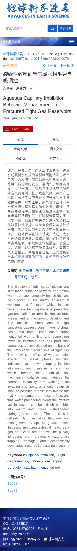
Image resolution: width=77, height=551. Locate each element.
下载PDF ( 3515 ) (20, 129)
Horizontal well (50, 467)
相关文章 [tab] (56, 149)
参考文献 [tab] (20, 149)
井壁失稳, (21, 277)
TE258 (12, 483)
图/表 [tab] (56, 139)
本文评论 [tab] (56, 158)
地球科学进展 (11, 41)
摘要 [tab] (20, 139)
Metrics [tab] (20, 158)
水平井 (36, 277)
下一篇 (65, 65)
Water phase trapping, (47, 461)
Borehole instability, (22, 467)
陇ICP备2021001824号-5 (21, 539)
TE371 (12, 490)
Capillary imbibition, (41, 455)
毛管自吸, (26, 271)
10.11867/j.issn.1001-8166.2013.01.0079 (39, 59)
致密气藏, (43, 271)
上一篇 (51, 65)
